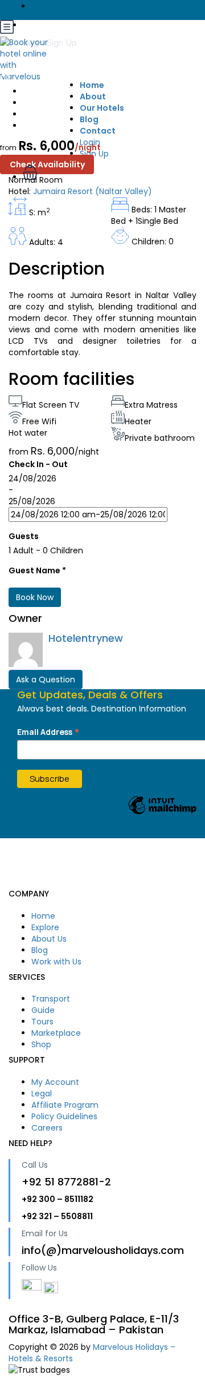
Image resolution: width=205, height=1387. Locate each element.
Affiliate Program (65, 1105)
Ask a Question (45, 679)
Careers (47, 1127)
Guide (43, 1010)
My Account (55, 1082)
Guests (24, 536)
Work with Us (56, 961)
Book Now (35, 597)
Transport (50, 998)
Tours (42, 1021)
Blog (39, 950)
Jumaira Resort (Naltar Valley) (92, 191)
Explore (45, 927)
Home (43, 916)
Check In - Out (38, 464)
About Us (49, 938)
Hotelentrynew (85, 638)
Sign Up (62, 42)
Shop (41, 1044)
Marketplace (56, 1033)
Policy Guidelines (64, 1116)
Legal (41, 1093)
